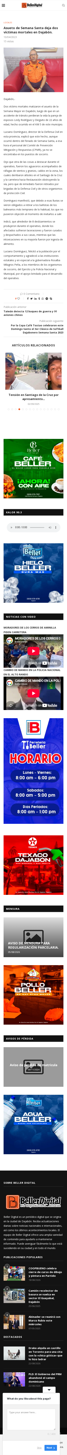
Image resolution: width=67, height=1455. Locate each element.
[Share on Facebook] (28, 298)
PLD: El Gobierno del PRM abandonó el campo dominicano (45, 1377)
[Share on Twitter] (31, 298)
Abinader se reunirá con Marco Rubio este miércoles (44, 1320)
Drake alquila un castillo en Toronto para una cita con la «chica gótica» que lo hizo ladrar (45, 1353)
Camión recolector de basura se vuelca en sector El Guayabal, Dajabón (43, 1296)
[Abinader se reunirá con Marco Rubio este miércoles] (14, 1322)
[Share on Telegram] (47, 298)
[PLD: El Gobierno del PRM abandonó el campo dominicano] (14, 1379)
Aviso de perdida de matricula (33, 1065)
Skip (39, 1447)
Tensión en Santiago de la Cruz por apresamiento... (34, 397)
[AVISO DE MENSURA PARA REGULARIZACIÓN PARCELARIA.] (33, 937)
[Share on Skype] (51, 298)
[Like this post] (21, 298)
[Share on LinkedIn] (35, 298)
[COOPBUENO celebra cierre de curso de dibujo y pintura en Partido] (14, 1273)
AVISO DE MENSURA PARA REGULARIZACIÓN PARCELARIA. (33, 945)
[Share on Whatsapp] (43, 298)
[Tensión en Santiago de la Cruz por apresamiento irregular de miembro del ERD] (33, 371)
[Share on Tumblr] (39, 298)
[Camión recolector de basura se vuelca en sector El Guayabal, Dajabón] (14, 1296)
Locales (8, 22)
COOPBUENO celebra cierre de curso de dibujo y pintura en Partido (45, 1271)
